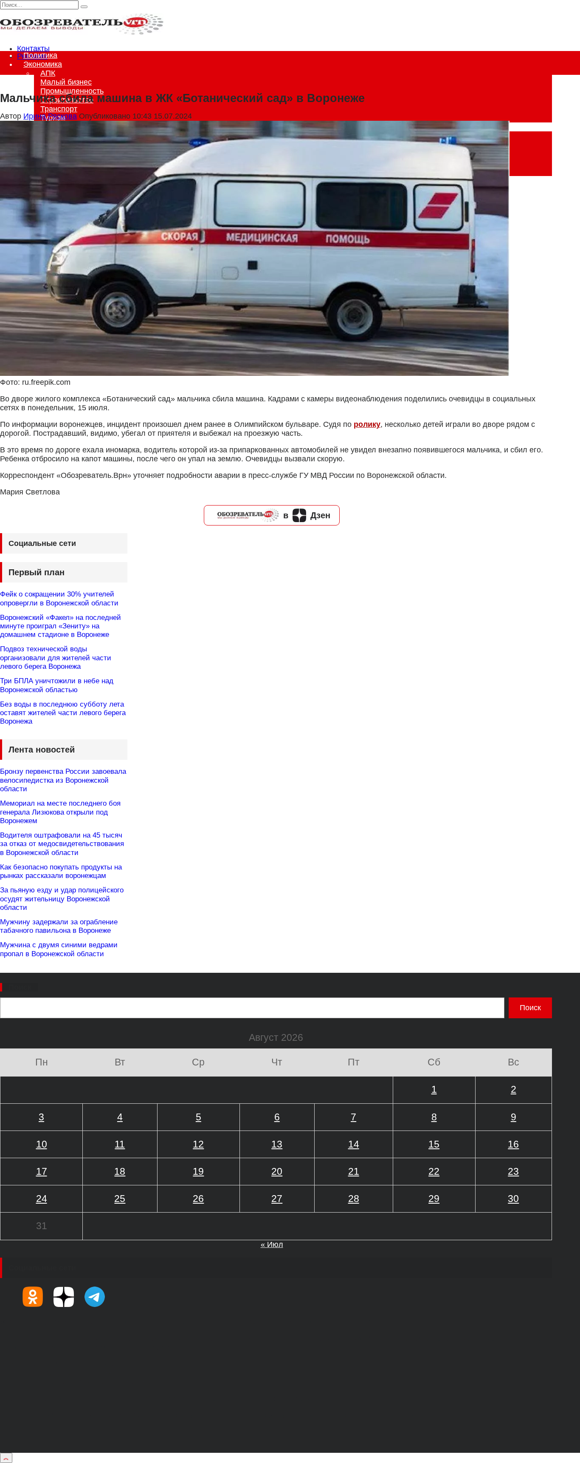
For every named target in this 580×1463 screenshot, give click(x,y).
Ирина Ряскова (50, 116)
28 (353, 1198)
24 (41, 1198)
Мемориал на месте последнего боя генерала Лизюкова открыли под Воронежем (60, 812)
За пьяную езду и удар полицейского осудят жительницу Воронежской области (62, 899)
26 (198, 1198)
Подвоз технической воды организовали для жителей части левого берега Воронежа (55, 657)
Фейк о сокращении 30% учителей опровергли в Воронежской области (59, 598)
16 (513, 1144)
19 (198, 1171)
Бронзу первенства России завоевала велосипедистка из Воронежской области (63, 780)
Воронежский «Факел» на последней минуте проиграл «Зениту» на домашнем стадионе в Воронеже (60, 626)
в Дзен (306, 515)
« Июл (272, 1244)
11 (120, 1144)
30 (513, 1198)
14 (353, 1144)
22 (433, 1171)
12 (198, 1144)
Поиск (19, 987)
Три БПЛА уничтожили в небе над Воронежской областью (56, 685)
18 (119, 1171)
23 (513, 1171)
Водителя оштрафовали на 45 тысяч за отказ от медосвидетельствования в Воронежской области (62, 844)
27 (276, 1198)
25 (119, 1198)
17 (41, 1171)
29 (433, 1198)
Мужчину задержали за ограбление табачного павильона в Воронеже (59, 926)
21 (353, 1171)
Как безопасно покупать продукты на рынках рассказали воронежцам (61, 871)
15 (433, 1144)
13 (276, 1144)
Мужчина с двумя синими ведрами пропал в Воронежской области (59, 949)
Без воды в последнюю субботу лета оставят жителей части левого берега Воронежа (63, 713)
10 (41, 1144)
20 (276, 1171)
